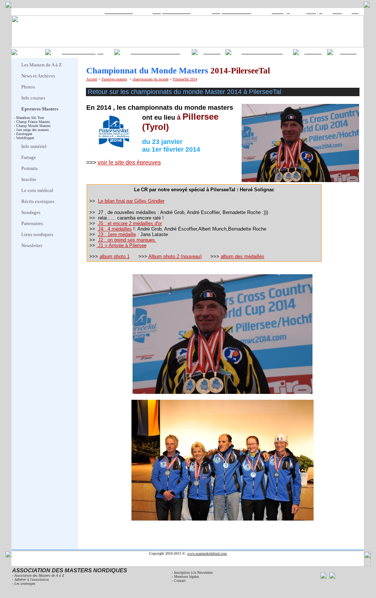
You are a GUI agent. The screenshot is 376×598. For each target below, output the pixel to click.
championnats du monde (151, 79)
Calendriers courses (262, 52)
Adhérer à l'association (31, 579)
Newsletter (31, 245)
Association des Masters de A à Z (39, 575)
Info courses (33, 98)
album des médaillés (242, 256)
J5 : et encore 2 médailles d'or (130, 223)
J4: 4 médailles (115, 229)
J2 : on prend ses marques (127, 240)
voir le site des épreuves (129, 162)
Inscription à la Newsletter (193, 572)
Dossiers (212, 52)
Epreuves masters (114, 79)
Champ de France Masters (171, 12)
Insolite (28, 179)
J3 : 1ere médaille (117, 234)
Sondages (30, 212)
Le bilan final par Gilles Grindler (131, 201)
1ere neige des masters (32, 130)
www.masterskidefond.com (207, 553)
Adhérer (313, 52)
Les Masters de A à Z (41, 65)
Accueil (91, 79)
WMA (337, 12)
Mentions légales (187, 577)
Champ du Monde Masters (231, 12)
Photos (28, 87)
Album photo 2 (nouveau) (175, 256)
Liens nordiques (37, 234)
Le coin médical (37, 190)
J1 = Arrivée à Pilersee (122, 245)
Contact (348, 52)
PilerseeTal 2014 (185, 79)
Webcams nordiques (83, 52)
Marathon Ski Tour (119, 12)
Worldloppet (281, 12)
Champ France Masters (33, 122)
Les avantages (24, 583)
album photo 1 (115, 256)
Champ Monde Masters (33, 126)
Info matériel (34, 146)
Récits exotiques (37, 201)
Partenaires (32, 223)
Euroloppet (314, 12)
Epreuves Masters (39, 109)
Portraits (29, 168)
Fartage (28, 157)
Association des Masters (155, 52)
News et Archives (38, 76)
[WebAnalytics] (328, 589)
